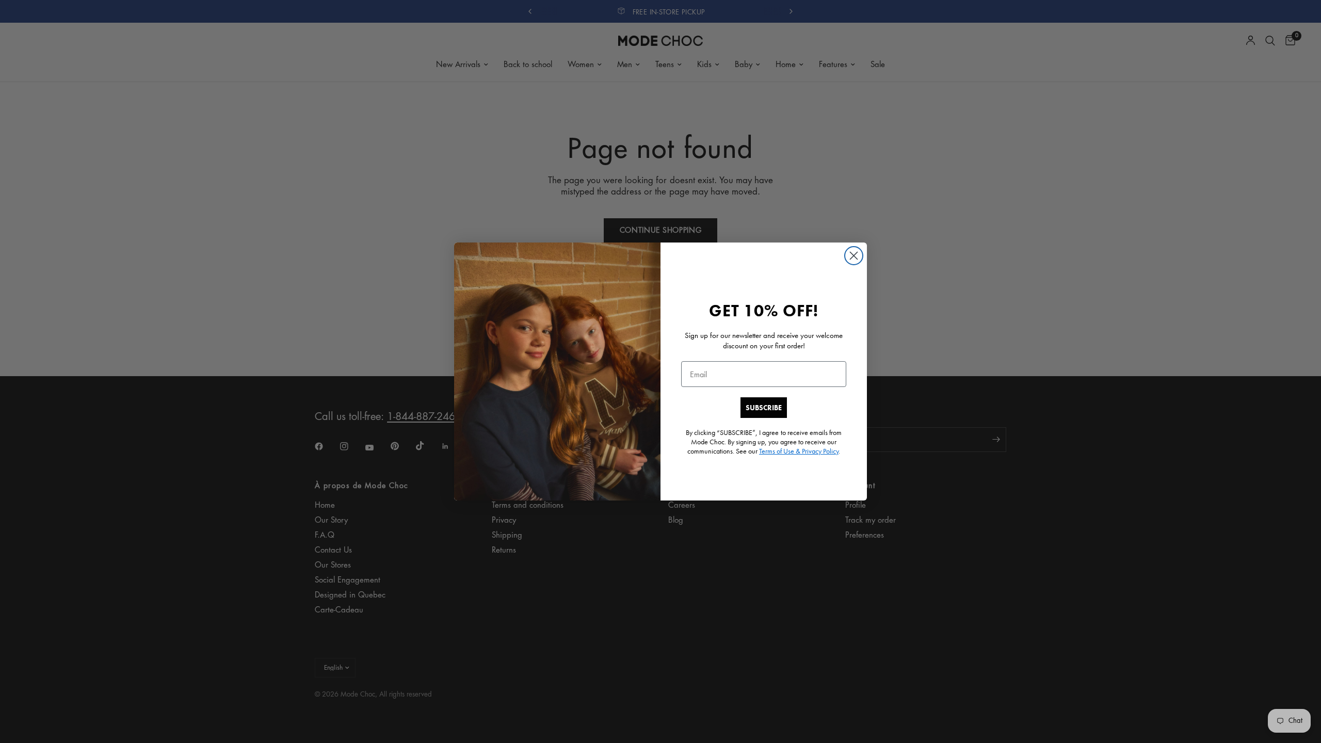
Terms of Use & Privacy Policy (799, 451)
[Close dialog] (854, 256)
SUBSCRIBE (764, 407)
